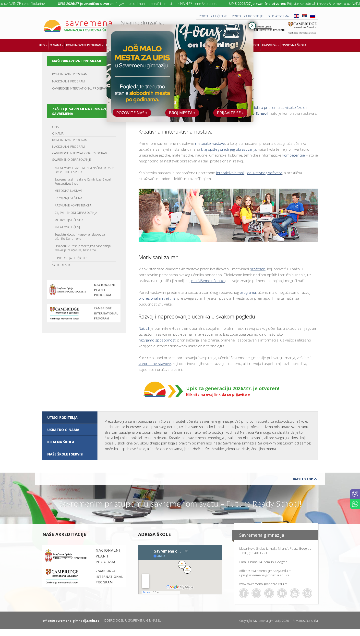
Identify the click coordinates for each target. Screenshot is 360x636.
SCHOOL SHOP (62, 265)
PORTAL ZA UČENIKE (213, 16)
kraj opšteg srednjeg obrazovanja (228, 149)
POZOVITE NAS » (131, 112)
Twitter (256, 593)
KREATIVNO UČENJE (68, 227)
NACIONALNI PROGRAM (68, 81)
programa (248, 292)
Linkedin (281, 593)
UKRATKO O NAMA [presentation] (63, 429)
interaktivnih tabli (230, 172)
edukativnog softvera (264, 172)
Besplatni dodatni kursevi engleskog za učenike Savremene (80, 236)
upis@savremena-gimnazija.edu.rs (264, 575)
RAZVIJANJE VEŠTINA (68, 198)
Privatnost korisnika (305, 621)
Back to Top (303, 479)
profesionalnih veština (157, 298)
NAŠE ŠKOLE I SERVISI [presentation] (65, 454)
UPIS (55, 127)
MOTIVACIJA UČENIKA (69, 220)
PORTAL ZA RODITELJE (247, 16)
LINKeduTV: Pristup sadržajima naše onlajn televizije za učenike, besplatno (83, 248)
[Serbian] (304, 17)
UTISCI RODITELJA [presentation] (62, 417)
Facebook (243, 593)
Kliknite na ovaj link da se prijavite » (218, 394)
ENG (296, 16)
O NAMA (57, 133)
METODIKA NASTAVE (69, 191)
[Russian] (312, 17)
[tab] (69, 417)
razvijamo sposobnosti (157, 340)
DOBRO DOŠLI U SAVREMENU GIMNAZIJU (132, 620)
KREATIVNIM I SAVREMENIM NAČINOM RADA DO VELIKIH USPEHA (84, 170)
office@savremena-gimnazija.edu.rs (265, 570)
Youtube (294, 593)
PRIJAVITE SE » (230, 112)
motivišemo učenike (208, 280)
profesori (257, 268)
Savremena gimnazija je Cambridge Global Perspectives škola (83, 181)
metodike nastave (210, 143)
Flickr (307, 593)
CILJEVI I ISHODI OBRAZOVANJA (76, 213)
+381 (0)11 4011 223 (253, 553)
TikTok (269, 593)
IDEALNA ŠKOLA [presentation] (60, 442)
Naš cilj (144, 328)
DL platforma (278, 16)
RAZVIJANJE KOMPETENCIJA (73, 205)
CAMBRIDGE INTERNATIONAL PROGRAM (79, 88)
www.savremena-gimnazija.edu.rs (263, 584)
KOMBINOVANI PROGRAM (69, 74)
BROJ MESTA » (182, 112)
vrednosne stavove (155, 363)
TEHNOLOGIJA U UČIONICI (70, 258)
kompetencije (293, 155)
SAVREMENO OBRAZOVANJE (71, 160)
